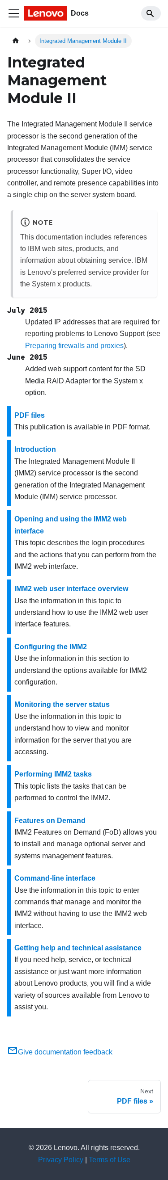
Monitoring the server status (62, 704)
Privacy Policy (60, 1159)
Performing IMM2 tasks (53, 774)
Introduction (35, 449)
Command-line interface (54, 878)
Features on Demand (50, 820)
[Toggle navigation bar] (14, 13)
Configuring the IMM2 (50, 647)
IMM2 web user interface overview (71, 588)
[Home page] (15, 41)
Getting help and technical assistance (78, 948)
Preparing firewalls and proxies (74, 345)
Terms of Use (109, 1159)
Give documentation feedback (65, 1052)
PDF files (29, 415)
